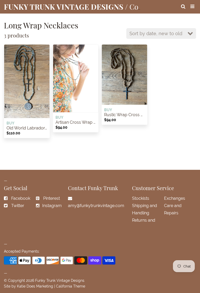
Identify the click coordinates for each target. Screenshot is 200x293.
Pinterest (51, 198)
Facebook (20, 198)
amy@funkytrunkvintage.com (96, 205)
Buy (10, 123)
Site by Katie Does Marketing (28, 286)
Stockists (140, 198)
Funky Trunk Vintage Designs (59, 280)
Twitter (17, 205)
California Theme (70, 286)
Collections (147, 6)
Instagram (52, 205)
